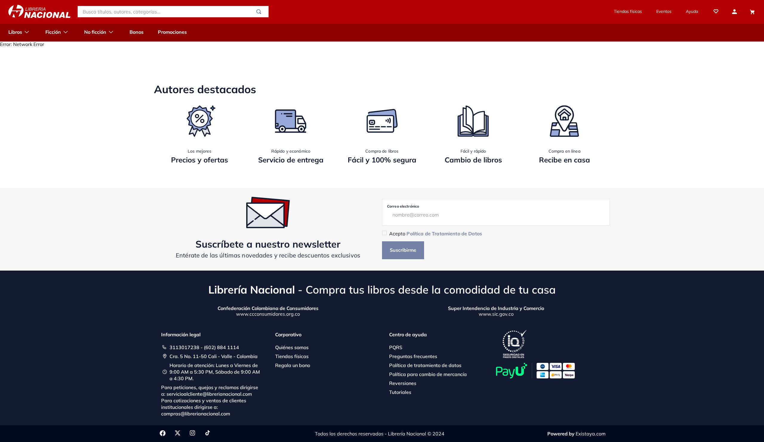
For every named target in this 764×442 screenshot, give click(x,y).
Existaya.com (591, 434)
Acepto (435, 234)
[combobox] (173, 11)
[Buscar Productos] (260, 11)
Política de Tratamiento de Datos (444, 234)
